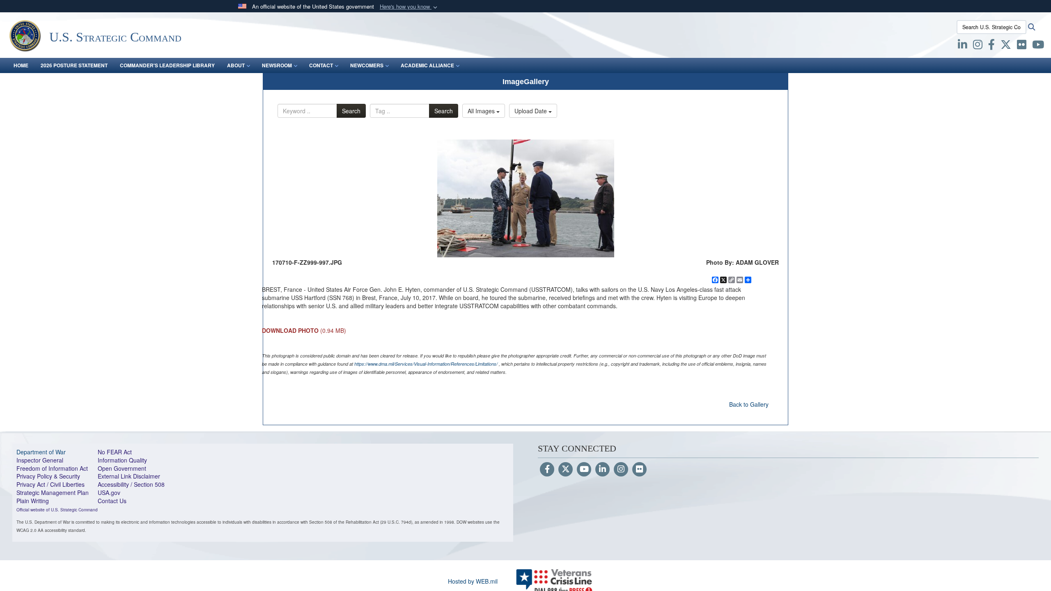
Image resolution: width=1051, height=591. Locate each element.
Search (351, 111)
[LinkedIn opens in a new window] (962, 46)
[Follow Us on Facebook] (547, 469)
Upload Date (531, 111)
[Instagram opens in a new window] (977, 46)
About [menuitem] (236, 65)
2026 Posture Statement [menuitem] (74, 65)
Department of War (41, 452)
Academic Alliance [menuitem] (427, 65)
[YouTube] (584, 469)
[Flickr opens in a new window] (1021, 46)
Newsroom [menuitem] (277, 65)
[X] (1006, 46)
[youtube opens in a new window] (1038, 46)
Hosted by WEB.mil (473, 581)
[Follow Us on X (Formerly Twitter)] (565, 469)
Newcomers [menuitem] (366, 65)
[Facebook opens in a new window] (991, 46)
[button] (409, 6)
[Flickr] (639, 469)
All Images (482, 111)
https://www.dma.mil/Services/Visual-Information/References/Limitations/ (426, 364)
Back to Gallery (749, 404)
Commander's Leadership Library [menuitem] (167, 65)
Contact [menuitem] (321, 65)
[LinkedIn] (602, 469)
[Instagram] (621, 469)
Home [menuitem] (21, 65)
